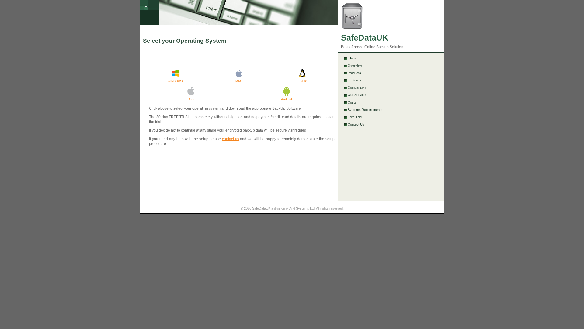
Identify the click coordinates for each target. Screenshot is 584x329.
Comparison (357, 87)
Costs (352, 102)
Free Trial (355, 117)
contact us (230, 139)
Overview (355, 65)
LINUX (302, 81)
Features (354, 80)
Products (354, 73)
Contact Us (356, 124)
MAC (238, 81)
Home (352, 58)
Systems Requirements (365, 109)
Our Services (357, 95)
